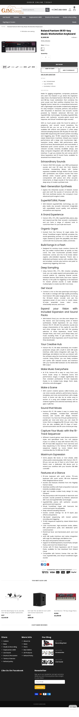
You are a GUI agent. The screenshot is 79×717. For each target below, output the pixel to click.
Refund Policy (28, 656)
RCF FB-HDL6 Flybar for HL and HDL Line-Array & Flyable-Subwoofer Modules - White (12, 612)
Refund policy (8, 661)
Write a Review (45, 41)
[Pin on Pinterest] (48, 564)
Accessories (59, 652)
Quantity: (44, 53)
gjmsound (41, 704)
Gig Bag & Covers (9, 22)
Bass (24, 17)
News (25, 644)
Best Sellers (28, 650)
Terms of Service (9, 659)
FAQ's (25, 647)
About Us (27, 641)
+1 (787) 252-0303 (59, 10)
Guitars (16, 17)
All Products (28, 653)
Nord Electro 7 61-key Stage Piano (65, 611)
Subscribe (40, 687)
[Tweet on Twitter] (45, 564)
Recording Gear (61, 643)
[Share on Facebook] (42, 564)
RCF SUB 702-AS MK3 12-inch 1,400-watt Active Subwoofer (39, 612)
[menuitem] (6, 17)
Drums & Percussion (52, 17)
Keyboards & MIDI (35, 17)
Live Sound (6, 17)
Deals (74, 22)
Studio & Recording (69, 17)
